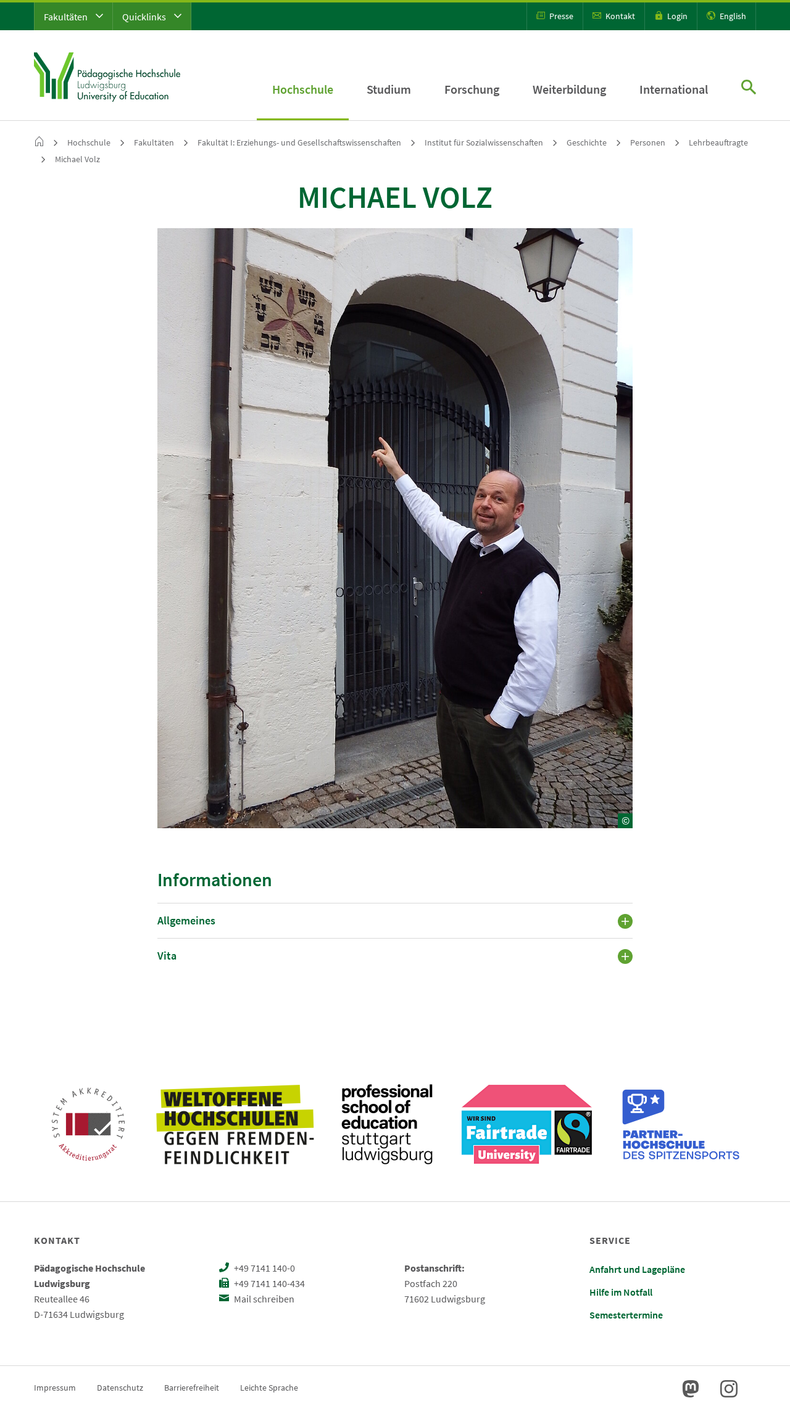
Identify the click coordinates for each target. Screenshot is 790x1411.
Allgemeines (186, 920)
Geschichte (587, 142)
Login (676, 16)
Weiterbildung (569, 89)
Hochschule (302, 89)
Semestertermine (626, 1315)
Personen (647, 142)
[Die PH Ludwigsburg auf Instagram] (729, 1389)
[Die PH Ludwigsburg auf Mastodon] (690, 1389)
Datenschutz (120, 1387)
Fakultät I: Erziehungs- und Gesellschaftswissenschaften (299, 142)
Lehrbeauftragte (718, 142)
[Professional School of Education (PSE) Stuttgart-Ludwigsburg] (387, 1124)
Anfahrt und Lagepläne (637, 1269)
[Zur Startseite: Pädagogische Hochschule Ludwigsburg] (107, 75)
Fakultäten (66, 16)
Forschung (471, 89)
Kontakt (619, 16)
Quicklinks (145, 16)
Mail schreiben (263, 1299)
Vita (167, 955)
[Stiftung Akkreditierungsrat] (88, 1124)
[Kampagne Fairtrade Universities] (527, 1124)
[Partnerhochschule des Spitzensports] (681, 1124)
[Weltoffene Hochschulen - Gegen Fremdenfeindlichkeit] (235, 1124)
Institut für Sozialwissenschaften (484, 142)
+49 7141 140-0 (263, 1268)
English (732, 16)
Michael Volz (77, 159)
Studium (389, 89)
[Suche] (748, 88)
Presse (560, 16)
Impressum (55, 1387)
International (673, 89)
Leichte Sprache (269, 1387)
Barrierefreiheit (191, 1387)
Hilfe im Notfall (620, 1292)
